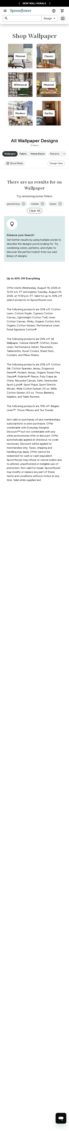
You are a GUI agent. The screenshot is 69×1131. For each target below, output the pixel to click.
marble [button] (38, 204)
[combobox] (49, 18)
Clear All (34, 210)
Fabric (23, 153)
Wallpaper (10, 153)
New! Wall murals (34, 3)
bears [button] (56, 204)
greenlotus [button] (16, 204)
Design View (56, 163)
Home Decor (38, 153)
